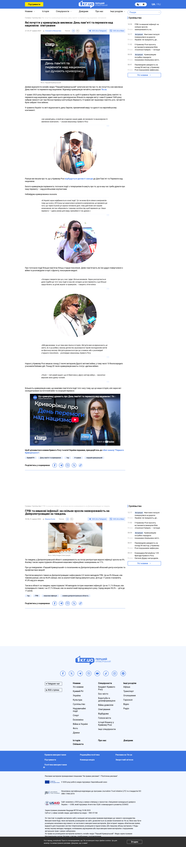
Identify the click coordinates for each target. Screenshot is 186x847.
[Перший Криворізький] (93, 4)
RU (159, 4)
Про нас (99, 11)
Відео (126, 704)
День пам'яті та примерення (50, 458)
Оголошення (129, 695)
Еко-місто (103, 693)
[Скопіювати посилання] (80, 465)
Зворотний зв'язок (124, 760)
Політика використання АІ (55, 766)
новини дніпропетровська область (75, 596)
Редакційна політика (90, 755)
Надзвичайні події (79, 709)
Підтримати (34, 4)
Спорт (76, 715)
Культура (77, 700)
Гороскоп (128, 700)
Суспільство (79, 704)
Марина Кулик (50, 519)
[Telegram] (61, 465)
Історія (45, 11)
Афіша (126, 687)
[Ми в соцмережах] (63, 673)
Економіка (78, 719)
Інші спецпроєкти (107, 729)
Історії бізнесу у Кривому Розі (106, 723)
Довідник (83, 11)
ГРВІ (36, 596)
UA (153, 4)
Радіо (126, 708)
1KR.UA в (99, 31)
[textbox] (142, 12)
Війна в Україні (80, 724)
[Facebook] (54, 465)
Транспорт (128, 691)
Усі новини (142, 75)
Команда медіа (87, 760)
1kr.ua (104, 89)
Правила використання (55, 755)
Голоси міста (104, 718)
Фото (75, 728)
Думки (76, 732)
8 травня (77, 458)
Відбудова (103, 713)
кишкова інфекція (50, 596)
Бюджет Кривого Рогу (106, 688)
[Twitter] (74, 465)
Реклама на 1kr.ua (123, 755)
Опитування (104, 709)
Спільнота (78, 744)
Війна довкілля (105, 705)
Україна (77, 695)
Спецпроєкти (62, 11)
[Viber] (67, 465)
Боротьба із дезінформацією (106, 699)
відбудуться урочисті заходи (79, 179)
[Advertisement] (75, 487)
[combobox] (142, 12)
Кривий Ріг (31, 458)
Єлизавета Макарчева (53, 31)
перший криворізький (94, 458)
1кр (67, 458)
